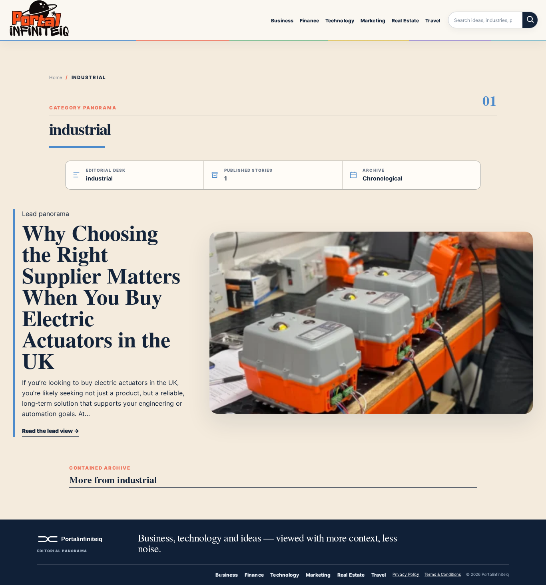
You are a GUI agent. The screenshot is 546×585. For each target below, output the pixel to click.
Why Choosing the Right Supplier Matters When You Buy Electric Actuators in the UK (101, 296)
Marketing (373, 20)
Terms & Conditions (442, 574)
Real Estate (405, 20)
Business (282, 20)
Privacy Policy (406, 574)
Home (55, 77)
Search (530, 20)
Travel (432, 20)
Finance (309, 20)
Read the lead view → (50, 431)
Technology (339, 20)
